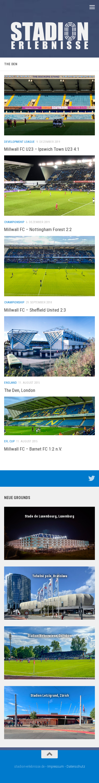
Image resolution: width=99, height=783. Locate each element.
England (10, 383)
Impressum (55, 766)
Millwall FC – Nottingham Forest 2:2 (38, 229)
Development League (19, 142)
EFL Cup (9, 441)
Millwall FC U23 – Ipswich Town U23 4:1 (41, 149)
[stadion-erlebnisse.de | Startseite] (49, 35)
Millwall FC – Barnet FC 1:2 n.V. (33, 449)
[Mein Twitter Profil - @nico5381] (91, 478)
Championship (14, 222)
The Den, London (19, 390)
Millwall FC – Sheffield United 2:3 (35, 310)
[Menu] (92, 7)
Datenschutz (76, 766)
